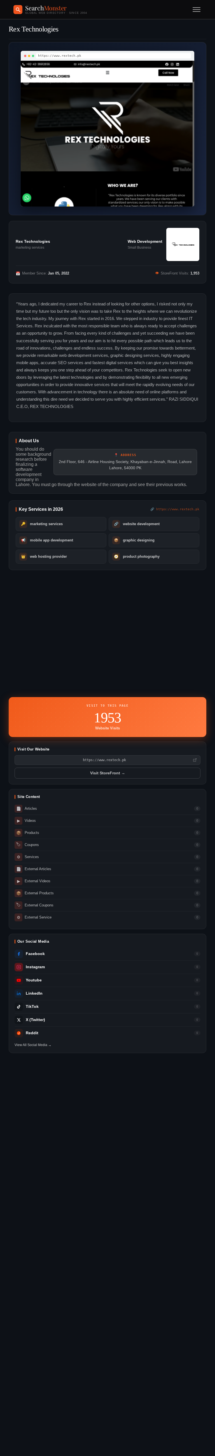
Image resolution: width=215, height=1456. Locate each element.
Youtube (34, 980)
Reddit (32, 1033)
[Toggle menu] (196, 9)
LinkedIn (34, 993)
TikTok (32, 1006)
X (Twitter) (35, 1020)
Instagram (35, 967)
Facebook (35, 954)
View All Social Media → (33, 1045)
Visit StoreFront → (107, 773)
